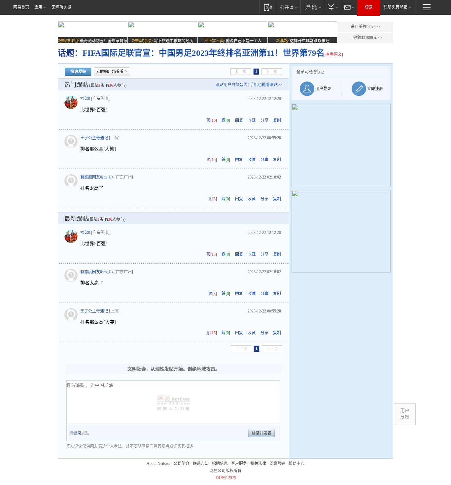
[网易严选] (312, 7)
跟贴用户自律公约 (231, 84)
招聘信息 (220, 463)
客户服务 (239, 463)
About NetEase (158, 463)
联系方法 (201, 463)
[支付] (332, 7)
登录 (369, 7)
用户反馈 (404, 414)
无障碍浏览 (61, 7)
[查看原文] (334, 54)
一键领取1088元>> (365, 37)
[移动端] (268, 7)
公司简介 (182, 463)
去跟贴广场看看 (110, 71)
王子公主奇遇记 (94, 138)
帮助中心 (296, 463)
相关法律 (258, 463)
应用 (38, 7)
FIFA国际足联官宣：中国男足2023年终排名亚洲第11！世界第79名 (204, 52)
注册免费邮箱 (395, 7)
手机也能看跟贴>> (266, 84)
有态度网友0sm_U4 (97, 177)
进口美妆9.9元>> (365, 26)
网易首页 (21, 7)
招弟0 (85, 98)
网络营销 (277, 463)
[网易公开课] (288, 7)
